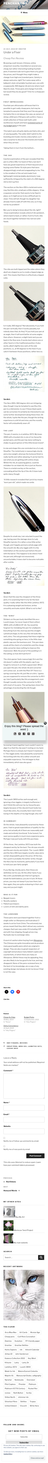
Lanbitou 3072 (35, 1046)
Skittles (23, 1402)
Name (6, 1103)
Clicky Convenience (10, 1026)
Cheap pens (12, 1046)
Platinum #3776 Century (15, 1388)
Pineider (22, 1384)
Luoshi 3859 (12, 1048)
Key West (32, 1358)
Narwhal (8, 1380)
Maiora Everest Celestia (28, 1371)
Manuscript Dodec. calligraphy (28, 1376)
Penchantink (15, 3)
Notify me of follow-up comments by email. (21, 1141)
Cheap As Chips (9, 1017)
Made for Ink (10, 1371)
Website (7, 1126)
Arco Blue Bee (10, 1332)
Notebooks (19, 1380)
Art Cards (23, 1332)
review (7, 1393)
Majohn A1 (9, 1376)
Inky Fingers (13, 1043)
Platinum (32, 1384)
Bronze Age (35, 1332)
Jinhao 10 (8, 1354)
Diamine (8, 1341)
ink (21, 1350)
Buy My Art (20, 1217)
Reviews (24, 1043)
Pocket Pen (32, 1388)
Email (6, 1114)
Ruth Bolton (18, 1393)
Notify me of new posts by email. (16, 1149)
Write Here (34, 1406)
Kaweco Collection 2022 (15, 1358)
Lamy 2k (25, 1363)
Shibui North (10, 1397)
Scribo (29, 1393)
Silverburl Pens (11, 1402)
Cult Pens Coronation (26, 1337)
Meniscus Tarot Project (23, 1230)
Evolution (18, 1341)
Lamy (16, 1363)
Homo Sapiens (11, 1350)
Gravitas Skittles (21, 1345)
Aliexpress (38, 940)
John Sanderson (22, 1354)
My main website (20, 1243)
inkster (22, 49)
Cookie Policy (8, 1454)
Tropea (33, 1402)
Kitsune (8, 1363)
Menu (25, 12)
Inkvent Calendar (32, 1350)
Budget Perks (29, 1017)
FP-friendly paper (32, 1341)
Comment (8, 1071)
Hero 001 (23, 1046)
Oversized (31, 1380)
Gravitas (8, 1345)
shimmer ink (23, 1397)
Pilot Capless (10, 1384)
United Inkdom (11, 1406)
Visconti (23, 1406)
